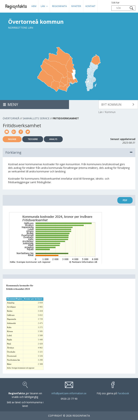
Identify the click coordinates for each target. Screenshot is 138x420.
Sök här (115, 2)
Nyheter (76, 6)
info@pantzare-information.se (69, 393)
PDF (125, 200)
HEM (33, 6)
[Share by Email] (7, 131)
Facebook (123, 393)
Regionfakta (59, 6)
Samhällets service (36, 118)
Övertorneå (11, 118)
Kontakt (90, 6)
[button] (118, 104)
